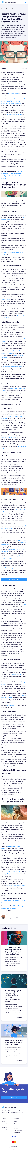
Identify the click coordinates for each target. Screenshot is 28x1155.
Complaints (16, 1126)
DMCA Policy (17, 1132)
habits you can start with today (15, 886)
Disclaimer (16, 1123)
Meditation (4, 551)
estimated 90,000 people (14, 114)
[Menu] (26, 2)
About (15, 1121)
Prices (3, 1121)
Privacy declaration (18, 1130)
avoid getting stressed (8, 874)
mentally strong (16, 674)
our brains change (13, 93)
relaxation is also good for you (10, 568)
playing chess (22, 540)
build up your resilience (14, 871)
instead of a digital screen (17, 549)
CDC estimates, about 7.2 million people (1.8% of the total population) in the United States (13, 101)
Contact (16, 1128)
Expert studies (5, 299)
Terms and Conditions (7, 1123)
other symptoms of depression (12, 366)
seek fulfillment (12, 705)
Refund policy (5, 1129)
